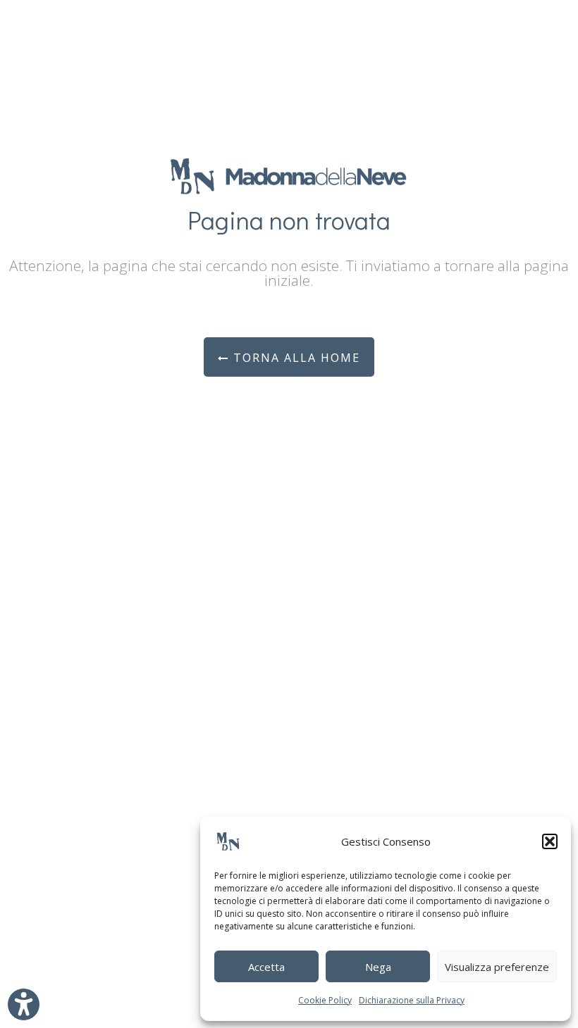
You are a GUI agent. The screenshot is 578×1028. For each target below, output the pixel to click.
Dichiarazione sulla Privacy (412, 1000)
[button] (550, 841)
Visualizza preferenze (497, 967)
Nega (378, 967)
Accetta (266, 967)
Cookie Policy (325, 1000)
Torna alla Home (294, 357)
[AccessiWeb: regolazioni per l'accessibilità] (23, 1004)
